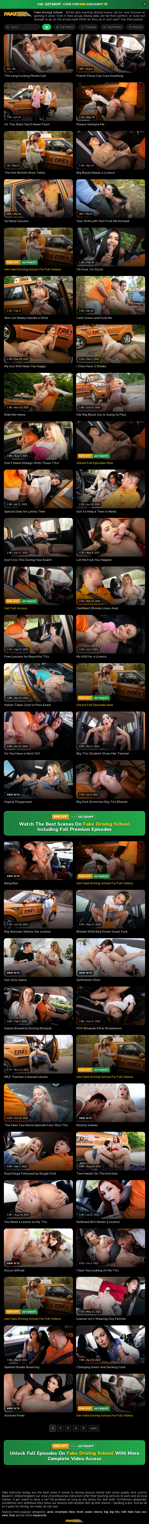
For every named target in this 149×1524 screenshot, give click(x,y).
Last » (94, 1428)
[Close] (144, 4)
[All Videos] (46, 27)
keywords (40, 1515)
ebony (98, 1512)
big (106, 1512)
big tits (115, 1512)
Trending (90, 27)
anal (50, 1512)
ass (144, 1512)
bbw (72, 1512)
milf (123, 1512)
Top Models (114, 27)
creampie (61, 1512)
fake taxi (134, 1512)
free (12, 1515)
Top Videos (67, 27)
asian (88, 1512)
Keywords (139, 27)
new (5, 1515)
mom (80, 1512)
